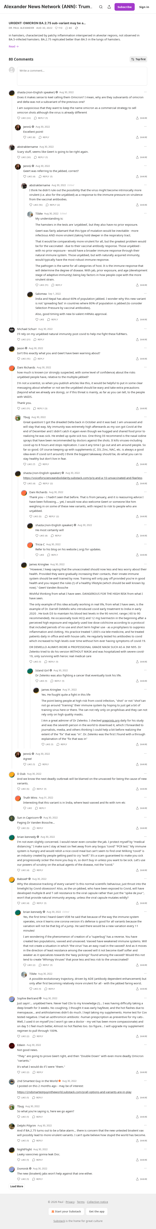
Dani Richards (26, 367)
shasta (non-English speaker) (36, 92)
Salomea (41, 294)
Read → (14, 46)
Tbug (26, 417)
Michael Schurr (27, 329)
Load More (16, 1186)
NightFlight (24, 1149)
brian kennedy (26, 837)
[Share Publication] (109, 7)
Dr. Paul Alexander (21, 27)
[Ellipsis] (145, 92)
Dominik (22, 1168)
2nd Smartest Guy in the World (37, 1081)
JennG (27, 127)
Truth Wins (30, 797)
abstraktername (27, 147)
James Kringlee (39, 564)
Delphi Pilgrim (26, 1125)
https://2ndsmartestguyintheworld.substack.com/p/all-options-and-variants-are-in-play (74, 1092)
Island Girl (42, 670)
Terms (81, 1202)
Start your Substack (68, 1211)
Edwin (21, 1045)
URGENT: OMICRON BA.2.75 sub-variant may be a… (47, 23)
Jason (20, 348)
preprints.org (110, 720)
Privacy (70, 1202)
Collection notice (97, 1202)
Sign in (144, 7)
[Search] (101, 7)
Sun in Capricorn (28, 817)
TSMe (39, 213)
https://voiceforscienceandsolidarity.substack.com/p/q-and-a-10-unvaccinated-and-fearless (82, 478)
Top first (141, 59)
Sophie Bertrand (27, 998)
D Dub (21, 774)
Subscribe (125, 7)
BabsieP (22, 879)
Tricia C (40, 544)
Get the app (96, 1211)
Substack (59, 1221)
